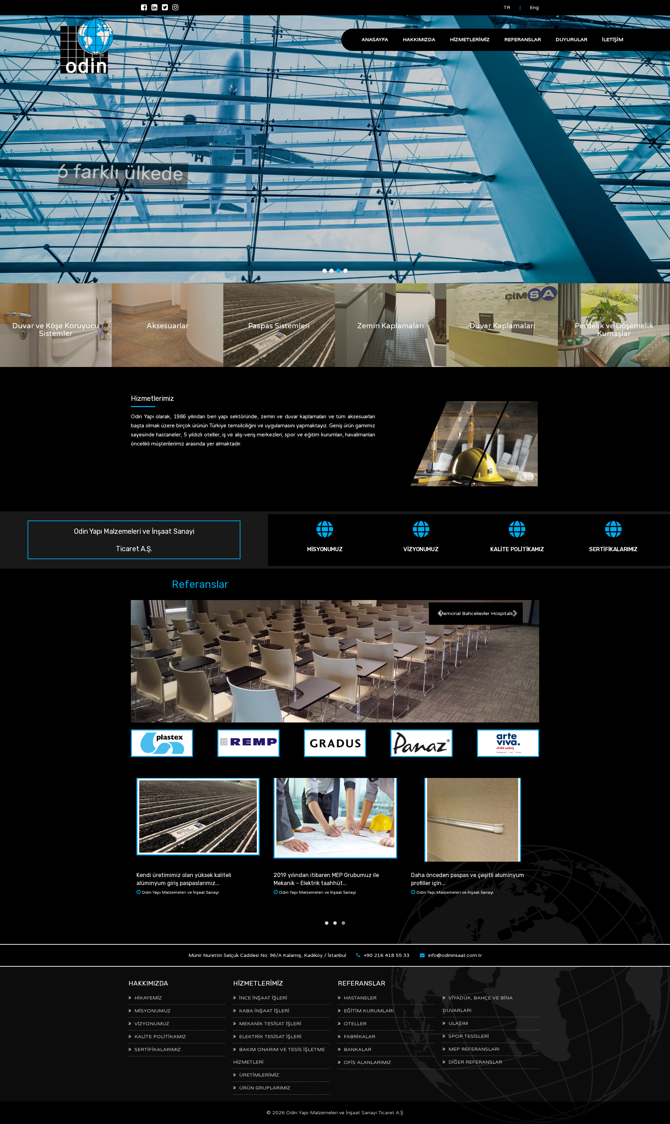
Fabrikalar (359, 1037)
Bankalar (357, 1049)
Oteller (355, 1024)
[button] (439, 613)
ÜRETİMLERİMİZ (259, 1075)
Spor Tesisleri (468, 1036)
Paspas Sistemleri (279, 326)
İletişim (612, 40)
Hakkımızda (419, 40)
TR (507, 7)
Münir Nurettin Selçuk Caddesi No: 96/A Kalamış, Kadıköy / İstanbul (267, 955)
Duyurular (571, 40)
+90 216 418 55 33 (387, 955)
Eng (534, 7)
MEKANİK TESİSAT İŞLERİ (270, 1024)
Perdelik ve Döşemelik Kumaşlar (614, 330)
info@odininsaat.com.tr (455, 955)
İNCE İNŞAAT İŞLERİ (263, 998)
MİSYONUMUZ (324, 549)
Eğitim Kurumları (369, 1011)
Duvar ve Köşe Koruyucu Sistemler (55, 330)
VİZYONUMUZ (420, 549)
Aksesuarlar (167, 326)
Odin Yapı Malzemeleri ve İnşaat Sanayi (180, 892)
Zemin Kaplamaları (390, 326)
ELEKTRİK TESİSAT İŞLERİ (270, 1037)
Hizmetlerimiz (470, 40)
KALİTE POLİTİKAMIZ (517, 549)
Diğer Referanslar (475, 1062)
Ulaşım (458, 1023)
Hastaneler (360, 998)
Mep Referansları (473, 1049)
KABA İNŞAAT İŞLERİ (264, 1011)
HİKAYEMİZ (148, 998)
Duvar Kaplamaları (502, 326)
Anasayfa (375, 40)
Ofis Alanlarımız (367, 1062)
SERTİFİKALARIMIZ (613, 549)
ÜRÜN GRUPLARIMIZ (264, 1088)
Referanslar (522, 40)
